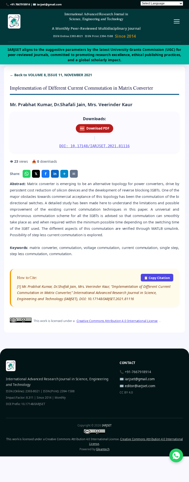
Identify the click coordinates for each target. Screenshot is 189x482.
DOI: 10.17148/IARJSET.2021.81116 (94, 146)
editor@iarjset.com (140, 385)
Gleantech (102, 449)
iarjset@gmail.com (49, 4)
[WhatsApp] (27, 174)
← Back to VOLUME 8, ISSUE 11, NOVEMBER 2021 (51, 75)
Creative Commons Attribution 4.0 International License (117, 321)
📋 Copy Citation (157, 278)
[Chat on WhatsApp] (176, 455)
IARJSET (106, 425)
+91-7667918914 (20, 4)
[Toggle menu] (176, 21)
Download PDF (94, 128)
